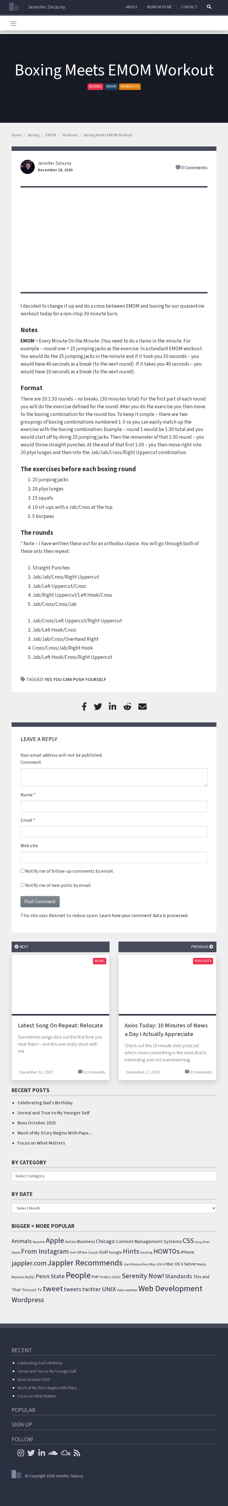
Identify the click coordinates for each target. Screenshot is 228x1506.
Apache (39, 1241)
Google (115, 1252)
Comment (30, 762)
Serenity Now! (143, 1276)
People (78, 1275)
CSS (188, 1241)
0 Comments (194, 167)
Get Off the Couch (84, 1252)
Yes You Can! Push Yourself (75, 679)
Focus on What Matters (41, 1143)
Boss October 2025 (37, 1123)
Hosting (146, 1252)
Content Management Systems (149, 1241)
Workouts (130, 86)
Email (26, 820)
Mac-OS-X (157, 1264)
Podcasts (203, 960)
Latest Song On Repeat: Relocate (60, 1025)
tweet (53, 1288)
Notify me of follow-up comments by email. (69, 871)
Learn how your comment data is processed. (143, 915)
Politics (105, 1277)
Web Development (170, 1288)
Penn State (50, 1276)
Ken (145, 1264)
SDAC (116, 1277)
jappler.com (29, 1263)
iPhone (187, 1252)
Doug (198, 1242)
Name (26, 795)
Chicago (105, 1241)
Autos (70, 1242)
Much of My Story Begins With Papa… (55, 1133)
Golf (103, 1252)
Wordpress (28, 1300)
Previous (200, 947)
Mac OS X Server (181, 1264)
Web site (29, 845)
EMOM (111, 86)
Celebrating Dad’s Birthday (45, 1103)
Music (99, 960)
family (16, 1252)
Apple (55, 1240)
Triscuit (29, 1290)
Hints (131, 1251)
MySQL (30, 1277)
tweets (72, 1290)
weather (131, 1290)
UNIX (109, 1289)
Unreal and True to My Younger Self (53, 1113)
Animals (22, 1241)
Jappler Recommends (85, 1263)
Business (86, 1241)
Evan (206, 1241)
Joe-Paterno (132, 1264)
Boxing (95, 86)
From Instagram (45, 1251)
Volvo (121, 1290)
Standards (178, 1276)
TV (39, 1290)
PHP (95, 1277)
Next (24, 947)
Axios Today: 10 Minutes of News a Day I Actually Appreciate (166, 1029)
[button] (209, 7)
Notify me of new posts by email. (58, 885)
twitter (91, 1289)
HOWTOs (166, 1251)
